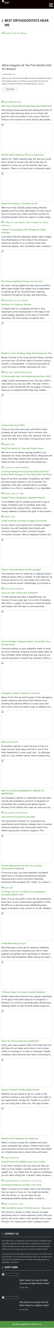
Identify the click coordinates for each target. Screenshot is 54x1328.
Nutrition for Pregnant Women (16, 304)
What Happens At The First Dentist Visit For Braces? (26, 67)
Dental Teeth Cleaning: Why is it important (22, 154)
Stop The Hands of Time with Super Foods (22, 448)
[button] (51, 5)
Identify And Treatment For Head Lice (19, 1138)
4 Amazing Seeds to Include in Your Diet (21, 1184)
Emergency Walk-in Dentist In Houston (20, 693)
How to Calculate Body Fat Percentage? (21, 569)
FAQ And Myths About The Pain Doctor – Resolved (26, 1208)
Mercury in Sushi (9, 742)
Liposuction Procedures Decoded (18, 816)
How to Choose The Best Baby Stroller (20, 1089)
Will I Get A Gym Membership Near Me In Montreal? (26, 106)
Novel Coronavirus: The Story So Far (19, 203)
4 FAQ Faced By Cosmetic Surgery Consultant (24, 520)
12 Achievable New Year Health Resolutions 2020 (25, 376)
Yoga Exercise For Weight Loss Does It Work (23, 1161)
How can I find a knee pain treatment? (20, 1041)
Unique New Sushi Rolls (13, 425)
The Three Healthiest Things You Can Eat (21, 281)
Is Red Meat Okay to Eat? (13, 943)
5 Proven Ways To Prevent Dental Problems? (23, 992)
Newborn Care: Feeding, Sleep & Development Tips (26, 353)
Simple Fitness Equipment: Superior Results (23, 497)
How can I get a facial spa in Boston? (19, 592)
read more (10, 89)
